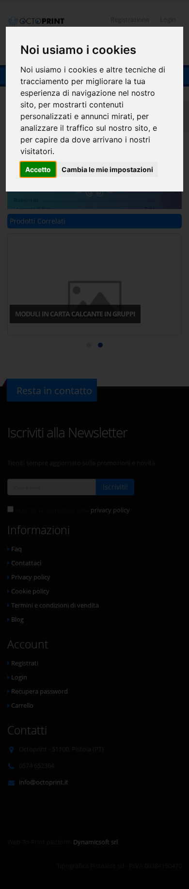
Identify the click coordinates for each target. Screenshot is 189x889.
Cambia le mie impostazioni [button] (107, 169)
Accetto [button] (38, 169)
